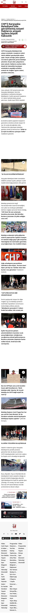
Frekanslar (13, 596)
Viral (2, 567)
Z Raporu (13, 579)
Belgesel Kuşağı (14, 565)
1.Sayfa (12, 581)
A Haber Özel (5, 548)
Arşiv (11, 598)
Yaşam (20, 6)
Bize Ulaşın (13, 589)
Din (2, 574)
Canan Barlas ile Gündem (14, 555)
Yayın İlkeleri (14, 608)
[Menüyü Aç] (26, 2)
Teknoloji (4, 570)
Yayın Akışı (13, 601)
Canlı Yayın (4, 546)
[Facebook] (3, 533)
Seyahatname (14, 562)
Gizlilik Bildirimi (14, 603)
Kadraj (12, 551)
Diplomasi (13, 567)
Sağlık (3, 579)
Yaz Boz (12, 548)
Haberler (3, 19)
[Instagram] (11, 533)
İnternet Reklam (14, 584)
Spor (2, 562)
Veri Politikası (14, 593)
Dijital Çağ (13, 577)
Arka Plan (13, 558)
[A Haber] (14, 2)
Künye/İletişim (14, 591)
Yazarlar (4, 581)
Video (3, 543)
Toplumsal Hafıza (14, 553)
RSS (11, 586)
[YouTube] (15, 533)
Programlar (13, 543)
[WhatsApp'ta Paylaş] (22, 40)
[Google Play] (14, 516)
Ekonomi (4, 553)
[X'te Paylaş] (19, 40)
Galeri (3, 584)
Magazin (4, 565)
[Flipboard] (20, 533)
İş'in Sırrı (13, 574)
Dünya (3, 560)
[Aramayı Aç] (22, 2)
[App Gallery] (22, 516)
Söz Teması (13, 570)
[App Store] (6, 516)
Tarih (3, 577)
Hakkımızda (14, 605)
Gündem (13, 6)
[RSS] (24, 533)
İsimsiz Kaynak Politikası (14, 610)
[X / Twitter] (7, 533)
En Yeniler (5, 6)
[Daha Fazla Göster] (25, 40)
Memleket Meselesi (14, 560)
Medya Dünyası (14, 572)
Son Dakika (5, 555)
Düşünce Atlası (14, 546)
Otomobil (4, 572)
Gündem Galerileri (10, 19)
